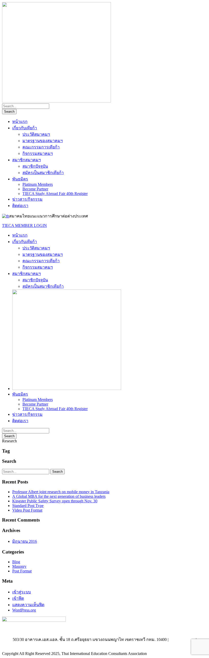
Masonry (19, 566)
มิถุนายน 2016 (24, 541)
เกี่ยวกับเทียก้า (24, 128)
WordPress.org (24, 610)
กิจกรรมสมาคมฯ (37, 153)
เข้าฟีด (18, 598)
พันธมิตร (20, 179)
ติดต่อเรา (20, 205)
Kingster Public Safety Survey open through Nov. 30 (54, 501)
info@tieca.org (104, 645)
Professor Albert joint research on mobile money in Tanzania (60, 492)
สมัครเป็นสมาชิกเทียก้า (43, 172)
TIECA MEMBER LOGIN (24, 225)
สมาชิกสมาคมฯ (26, 160)
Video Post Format (27, 510)
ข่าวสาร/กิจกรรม (27, 199)
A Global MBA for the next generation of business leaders (59, 496)
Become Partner (35, 189)
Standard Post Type (28, 505)
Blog (16, 562)
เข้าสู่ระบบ (21, 592)
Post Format (22, 571)
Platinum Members (37, 184)
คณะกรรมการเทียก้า (41, 147)
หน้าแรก (20, 121)
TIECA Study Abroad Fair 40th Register (55, 193)
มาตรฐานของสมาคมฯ (42, 140)
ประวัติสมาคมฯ (36, 134)
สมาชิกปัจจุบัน (35, 166)
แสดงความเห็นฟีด (28, 605)
